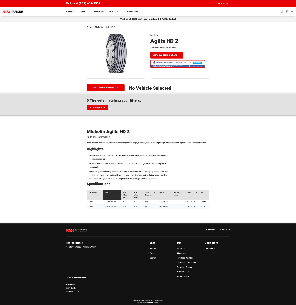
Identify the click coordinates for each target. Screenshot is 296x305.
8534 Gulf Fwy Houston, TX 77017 (150, 19)
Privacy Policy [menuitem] (183, 271)
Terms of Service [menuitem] (184, 267)
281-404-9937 (80, 277)
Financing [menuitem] (181, 253)
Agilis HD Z (110, 27)
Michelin (99, 27)
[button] (116, 54)
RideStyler (149, 303)
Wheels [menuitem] (153, 248)
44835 (90, 202)
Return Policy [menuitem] (183, 276)
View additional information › (163, 47)
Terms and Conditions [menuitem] (186, 262)
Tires (89, 27)
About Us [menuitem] (181, 248)
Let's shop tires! (97, 107)
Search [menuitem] (153, 258)
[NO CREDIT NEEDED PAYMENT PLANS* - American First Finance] (177, 64)
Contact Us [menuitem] (210, 248)
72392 (90, 207)
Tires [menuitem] (152, 253)
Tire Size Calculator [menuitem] (185, 258)
